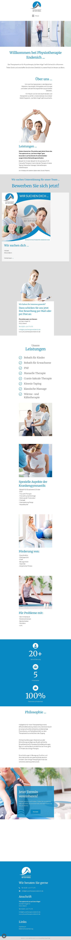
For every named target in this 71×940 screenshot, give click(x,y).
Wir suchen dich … (16, 245)
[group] (35, 651)
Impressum (22, 926)
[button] (4, 936)
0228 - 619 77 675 (27, 326)
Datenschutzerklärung (26, 929)
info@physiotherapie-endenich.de (29, 329)
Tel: (20, 326)
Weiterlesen (9, 258)
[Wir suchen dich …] (26, 217)
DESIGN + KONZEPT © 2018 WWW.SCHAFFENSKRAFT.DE (35, 938)
